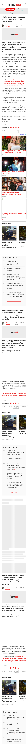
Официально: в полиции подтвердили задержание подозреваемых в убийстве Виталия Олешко (14, 394)
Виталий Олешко (16, 131)
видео (10, 131)
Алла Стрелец (7, 25)
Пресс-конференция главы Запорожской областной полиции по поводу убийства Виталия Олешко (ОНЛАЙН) (15, 82)
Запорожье (23, 131)
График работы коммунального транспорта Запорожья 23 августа (9, 244)
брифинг (4, 131)
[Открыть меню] (2, 4)
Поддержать (10, 9)
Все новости (14, 303)
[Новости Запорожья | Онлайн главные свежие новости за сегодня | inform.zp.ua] (14, 4)
